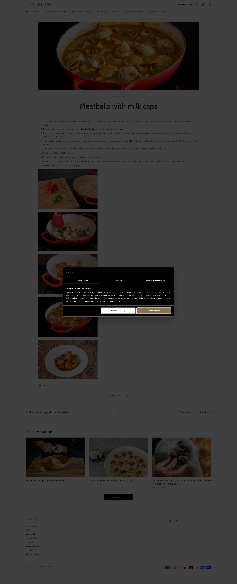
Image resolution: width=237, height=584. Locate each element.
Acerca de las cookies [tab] (155, 280)
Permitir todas (154, 310)
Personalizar (116, 310)
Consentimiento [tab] (81, 280)
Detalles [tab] (118, 280)
